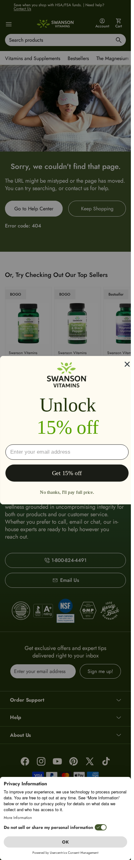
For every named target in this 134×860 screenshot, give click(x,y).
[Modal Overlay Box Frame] (67, 430)
